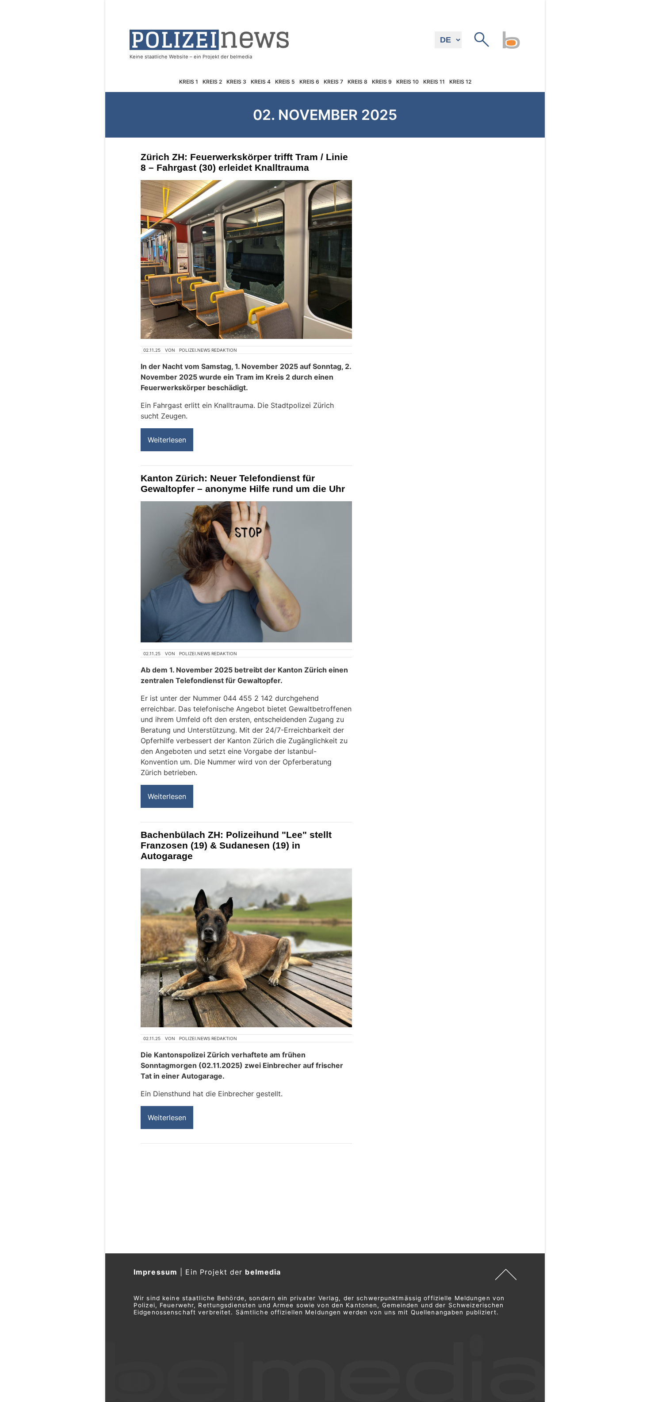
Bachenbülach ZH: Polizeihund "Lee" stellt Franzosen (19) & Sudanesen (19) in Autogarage (236, 845)
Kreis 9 (382, 81)
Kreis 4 (261, 81)
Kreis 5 (285, 81)
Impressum (155, 1272)
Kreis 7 (333, 81)
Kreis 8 (357, 81)
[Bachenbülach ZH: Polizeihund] (246, 947)
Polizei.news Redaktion (208, 350)
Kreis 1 (188, 81)
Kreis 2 (212, 81)
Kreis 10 (407, 81)
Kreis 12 (460, 81)
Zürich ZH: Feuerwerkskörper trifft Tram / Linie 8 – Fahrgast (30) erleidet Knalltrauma (244, 162)
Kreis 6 (309, 81)
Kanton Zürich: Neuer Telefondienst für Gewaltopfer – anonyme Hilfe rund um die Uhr (243, 483)
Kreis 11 (434, 81)
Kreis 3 (236, 81)
